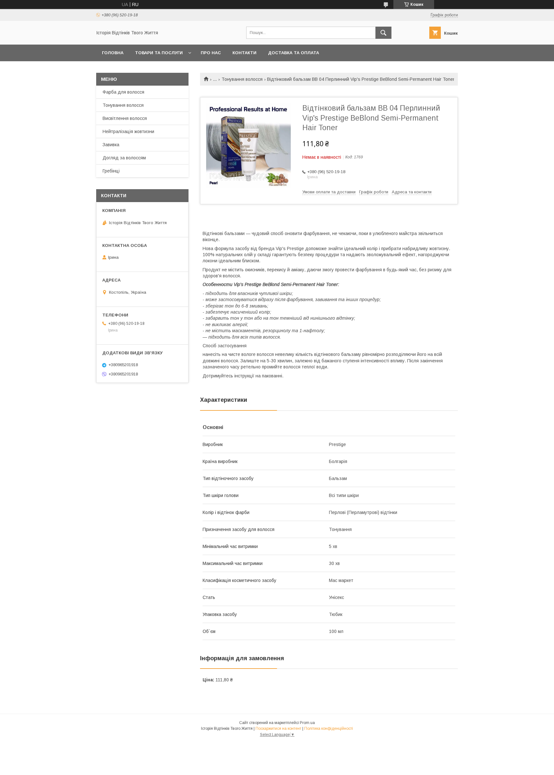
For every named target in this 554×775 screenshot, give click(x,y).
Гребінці (111, 170)
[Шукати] (383, 33)
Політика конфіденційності (328, 728)
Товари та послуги (159, 52)
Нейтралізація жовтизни (128, 131)
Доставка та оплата (293, 52)
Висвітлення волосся (125, 118)
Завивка (111, 144)
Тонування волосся (242, 79)
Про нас (211, 52)
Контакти (244, 52)
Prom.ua (307, 722)
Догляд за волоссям (124, 157)
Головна (112, 52)
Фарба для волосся (123, 92)
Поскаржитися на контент (278, 728)
